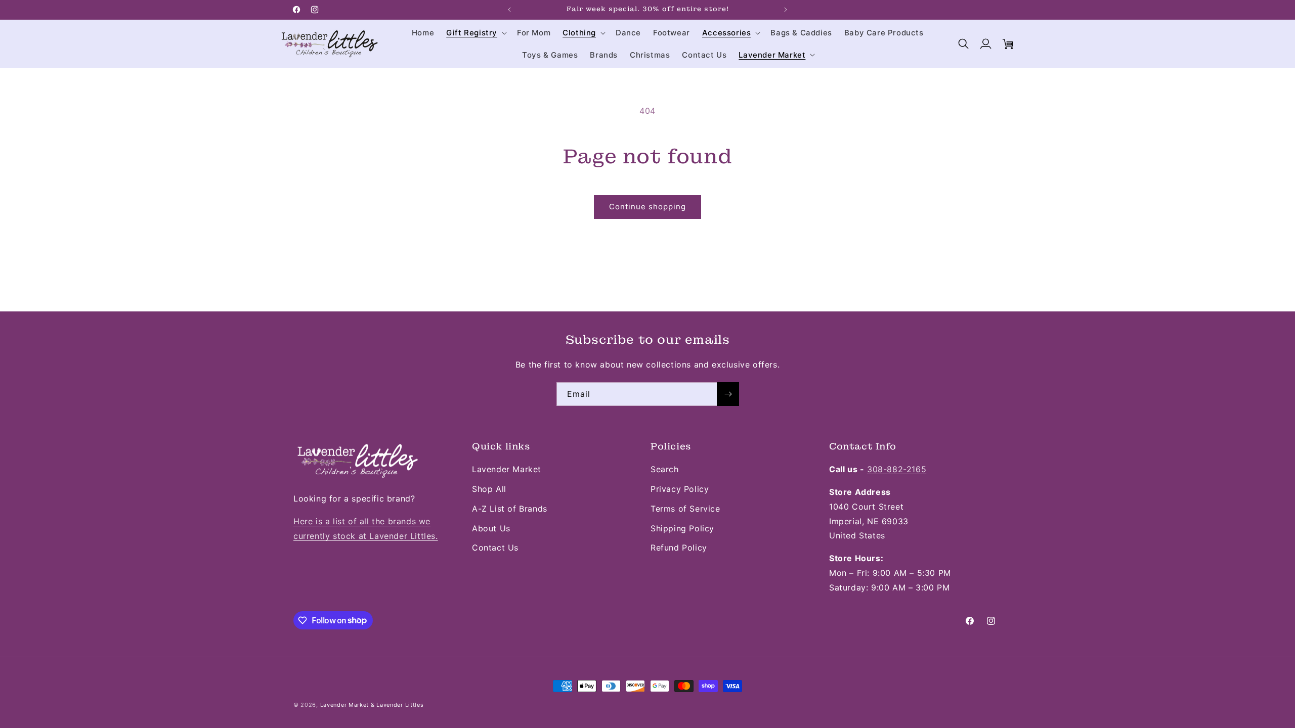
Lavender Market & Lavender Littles (372, 704)
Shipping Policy (682, 528)
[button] (475, 33)
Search (665, 469)
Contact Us (495, 547)
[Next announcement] (785, 9)
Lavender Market (506, 469)
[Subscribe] (728, 394)
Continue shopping (647, 206)
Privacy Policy (680, 489)
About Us (491, 528)
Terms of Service (685, 509)
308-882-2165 (896, 469)
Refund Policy (679, 547)
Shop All (489, 489)
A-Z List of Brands (509, 509)
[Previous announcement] (509, 9)
